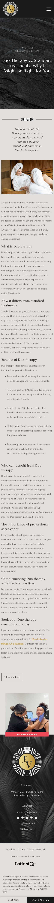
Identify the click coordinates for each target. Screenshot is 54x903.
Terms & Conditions (19, 856)
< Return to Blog (12, 677)
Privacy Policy (35, 856)
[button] (48, 9)
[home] (12, 9)
